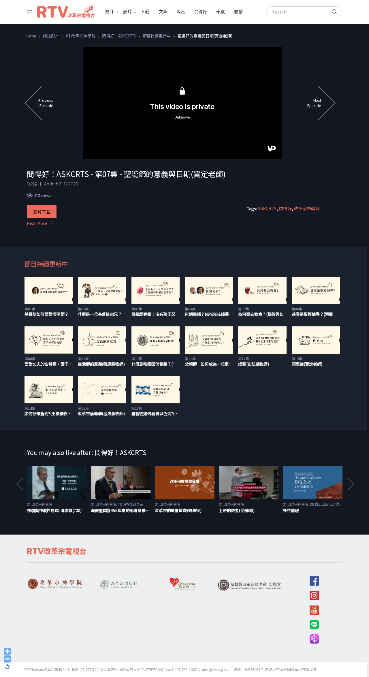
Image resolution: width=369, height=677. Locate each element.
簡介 (109, 11)
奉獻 (220, 11)
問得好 (200, 11)
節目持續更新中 (157, 36)
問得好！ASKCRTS (118, 36)
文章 (163, 11)
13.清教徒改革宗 (130, 504)
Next (350, 484)
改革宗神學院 (306, 208)
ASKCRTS (266, 208)
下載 (145, 11)
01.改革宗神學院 (80, 36)
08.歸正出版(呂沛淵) (325, 504)
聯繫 (238, 11)
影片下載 (41, 212)
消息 (180, 11)
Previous (19, 484)
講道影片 (51, 36)
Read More (37, 223)
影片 (127, 11)
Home (30, 36)
